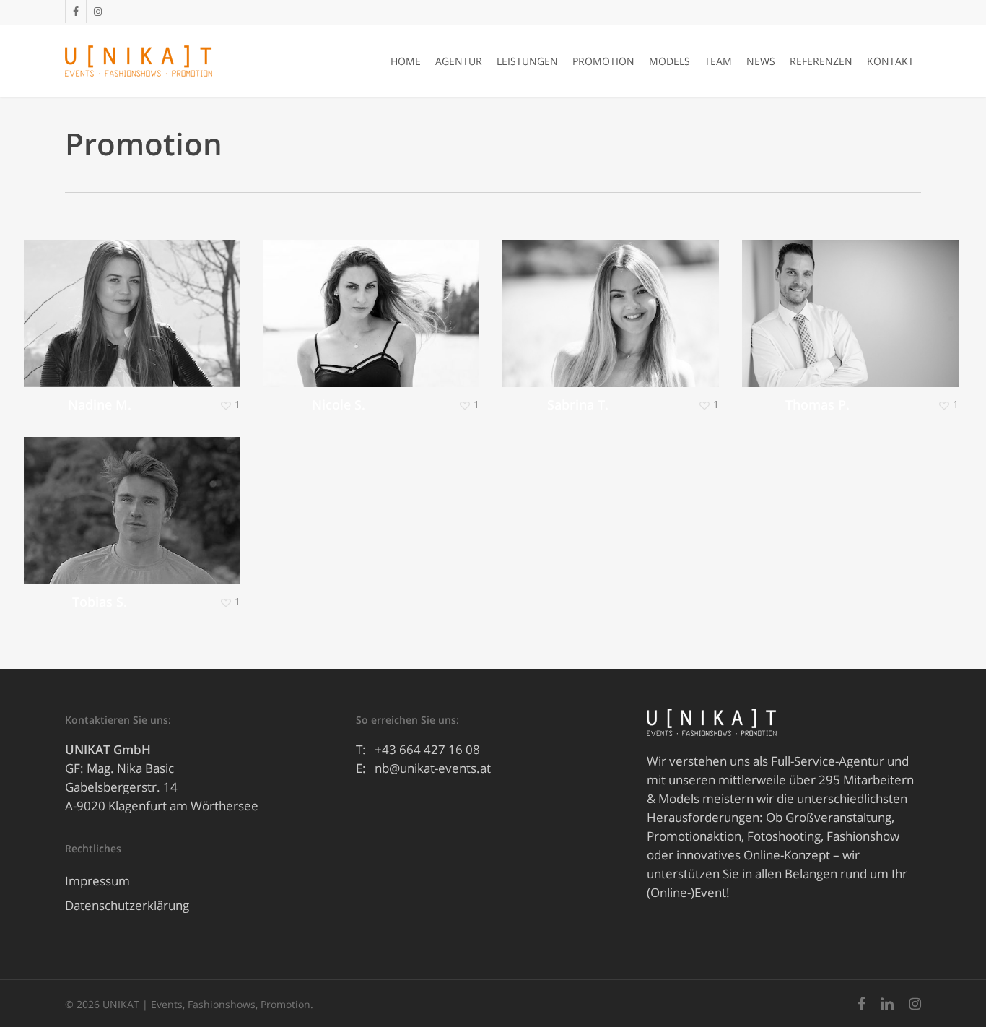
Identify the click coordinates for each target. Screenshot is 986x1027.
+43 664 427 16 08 (427, 749)
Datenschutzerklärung (127, 905)
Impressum (97, 880)
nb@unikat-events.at (433, 768)
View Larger (90, 298)
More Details (172, 298)
